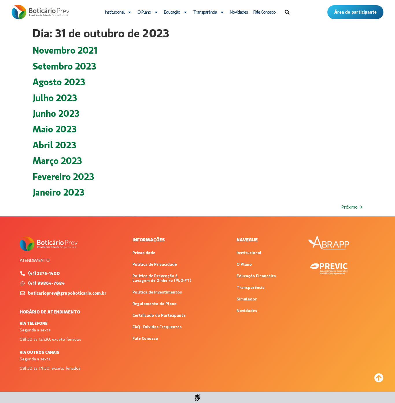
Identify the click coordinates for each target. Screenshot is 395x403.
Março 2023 (57, 161)
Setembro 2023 (64, 66)
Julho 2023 (55, 98)
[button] (287, 12)
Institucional (114, 12)
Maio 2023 (55, 129)
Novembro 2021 (65, 50)
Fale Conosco (264, 12)
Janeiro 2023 (58, 192)
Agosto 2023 (59, 82)
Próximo (352, 207)
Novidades (239, 12)
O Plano (144, 12)
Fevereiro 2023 (63, 177)
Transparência (205, 12)
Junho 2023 (56, 113)
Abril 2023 (54, 145)
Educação (172, 12)
